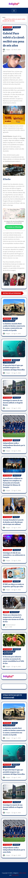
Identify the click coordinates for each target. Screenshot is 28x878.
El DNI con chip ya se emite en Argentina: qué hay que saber (13, 585)
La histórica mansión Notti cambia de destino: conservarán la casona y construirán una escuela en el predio (14, 327)
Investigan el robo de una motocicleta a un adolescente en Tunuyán (14, 555)
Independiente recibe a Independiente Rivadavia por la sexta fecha (14, 445)
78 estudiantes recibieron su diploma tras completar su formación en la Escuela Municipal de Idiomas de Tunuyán (12, 482)
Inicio (3, 17)
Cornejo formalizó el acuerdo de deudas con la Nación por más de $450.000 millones (13, 522)
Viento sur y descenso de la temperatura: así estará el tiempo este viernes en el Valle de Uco (13, 618)
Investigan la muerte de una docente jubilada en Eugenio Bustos (13, 402)
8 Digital (8, 49)
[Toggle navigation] (14, 10)
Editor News (22, 873)
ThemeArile (15, 875)
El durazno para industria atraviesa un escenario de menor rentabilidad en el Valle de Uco (13, 660)
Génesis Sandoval (10, 625)
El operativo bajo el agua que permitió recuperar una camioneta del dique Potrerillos (14, 367)
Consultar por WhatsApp (14, 227)
